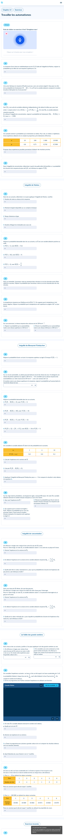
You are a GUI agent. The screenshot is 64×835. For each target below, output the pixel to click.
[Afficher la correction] (54, 62)
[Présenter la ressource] (58, 24)
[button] (32, 39)
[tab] (20, 43)
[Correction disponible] (35, 385)
